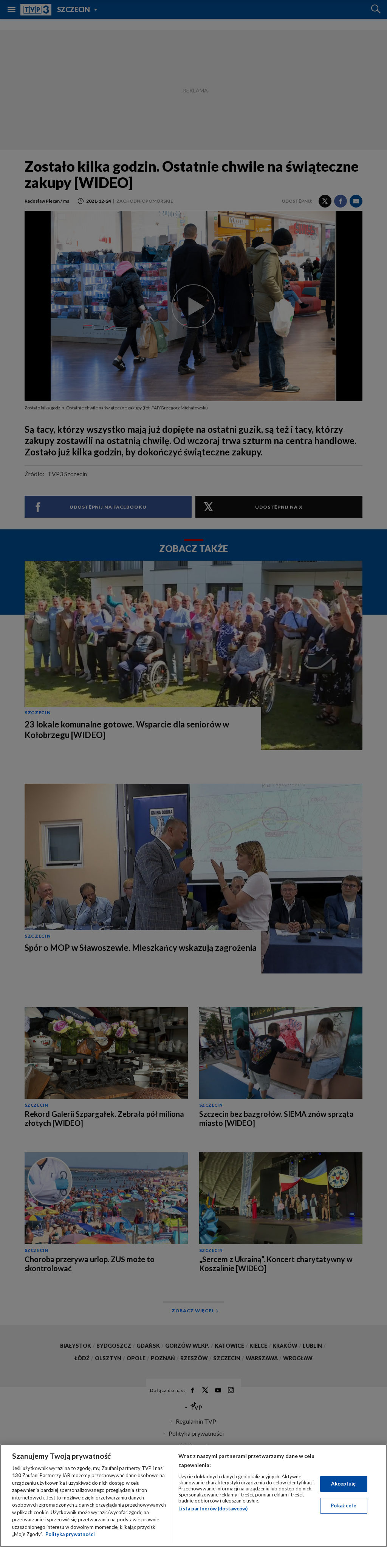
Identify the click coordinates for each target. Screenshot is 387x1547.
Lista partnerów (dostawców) (213, 1508)
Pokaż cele (343, 1505)
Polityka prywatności (70, 1534)
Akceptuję (343, 1484)
